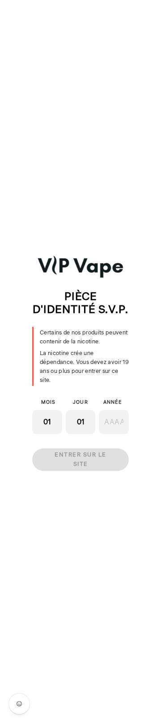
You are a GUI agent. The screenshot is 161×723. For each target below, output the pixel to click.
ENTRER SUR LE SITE (80, 459)
